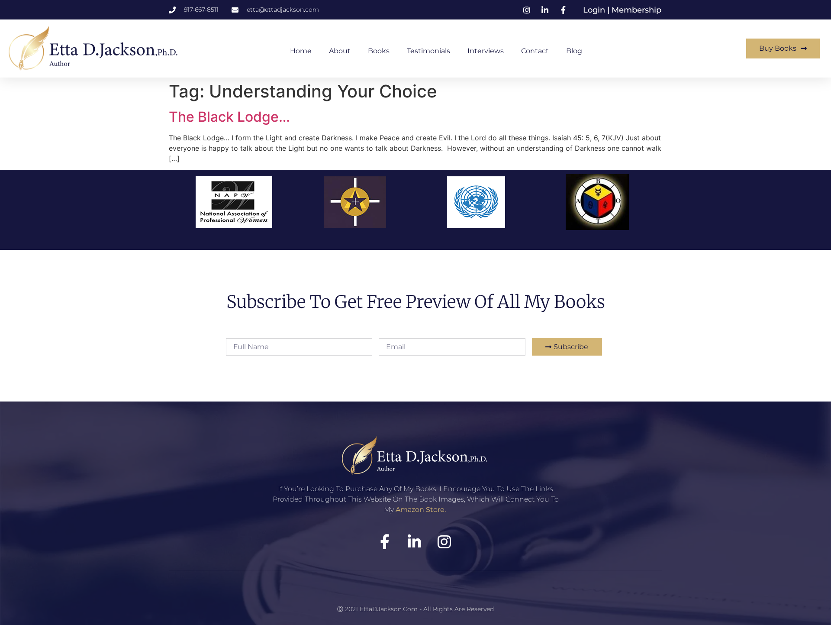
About (340, 51)
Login (595, 10)
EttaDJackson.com (389, 609)
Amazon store (420, 509)
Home (301, 51)
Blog (574, 51)
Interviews (485, 51)
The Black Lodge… (229, 116)
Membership (636, 10)
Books (379, 51)
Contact (535, 51)
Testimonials (428, 51)
